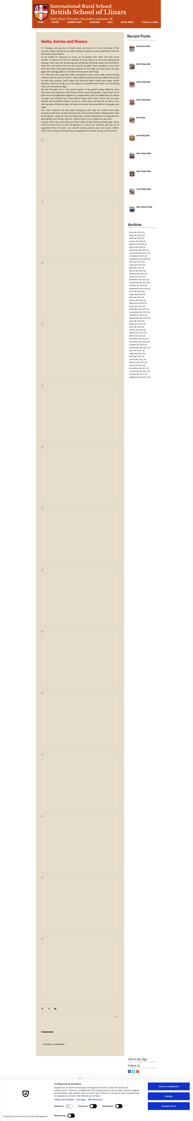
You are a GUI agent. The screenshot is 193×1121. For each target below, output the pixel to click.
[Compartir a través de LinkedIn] (55, 1008)
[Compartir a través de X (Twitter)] (49, 1008)
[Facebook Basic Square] (129, 1071)
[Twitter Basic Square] (133, 1071)
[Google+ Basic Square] (137, 1071)
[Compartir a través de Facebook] (42, 1008)
